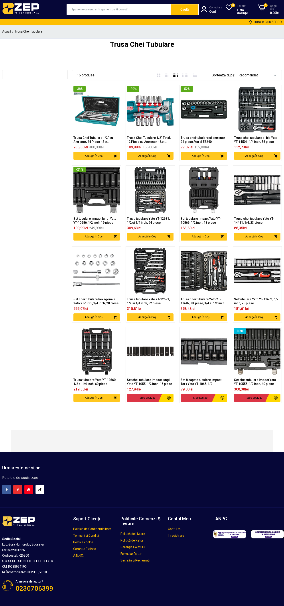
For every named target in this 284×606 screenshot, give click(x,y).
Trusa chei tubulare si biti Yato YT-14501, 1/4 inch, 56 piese (256, 140)
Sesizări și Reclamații (135, 560)
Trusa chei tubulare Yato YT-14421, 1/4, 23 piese (254, 220)
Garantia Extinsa (84, 549)
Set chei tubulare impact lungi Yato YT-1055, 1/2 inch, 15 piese (149, 382)
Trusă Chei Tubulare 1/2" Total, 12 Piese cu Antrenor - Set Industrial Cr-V (149, 140)
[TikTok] (40, 489)
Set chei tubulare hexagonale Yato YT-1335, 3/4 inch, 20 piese (95, 301)
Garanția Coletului (132, 547)
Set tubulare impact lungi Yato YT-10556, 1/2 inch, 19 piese (94, 220)
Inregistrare (176, 535)
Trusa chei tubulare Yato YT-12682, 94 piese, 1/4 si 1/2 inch (203, 301)
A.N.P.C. (78, 555)
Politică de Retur (131, 540)
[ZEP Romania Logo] (21, 9)
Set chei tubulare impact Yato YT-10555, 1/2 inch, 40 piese (255, 382)
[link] (116, 90)
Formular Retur (131, 554)
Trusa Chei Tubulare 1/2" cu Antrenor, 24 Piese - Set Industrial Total (93, 140)
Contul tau (175, 529)
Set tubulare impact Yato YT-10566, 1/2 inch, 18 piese (201, 220)
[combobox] (118, 9)
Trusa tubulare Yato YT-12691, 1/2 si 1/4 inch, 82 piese (148, 301)
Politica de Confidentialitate (92, 529)
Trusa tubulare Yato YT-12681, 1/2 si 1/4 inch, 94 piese (148, 220)
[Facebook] (6, 489)
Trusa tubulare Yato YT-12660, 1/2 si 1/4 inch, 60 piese (94, 382)
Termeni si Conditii (86, 535)
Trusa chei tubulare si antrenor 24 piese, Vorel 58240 (203, 140)
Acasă (6, 31)
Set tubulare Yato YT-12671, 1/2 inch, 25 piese (256, 301)
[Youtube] (28, 489)
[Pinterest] (17, 489)
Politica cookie (83, 542)
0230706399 (34, 588)
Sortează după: (223, 75)
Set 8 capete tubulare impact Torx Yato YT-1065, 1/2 (201, 382)
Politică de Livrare (132, 534)
